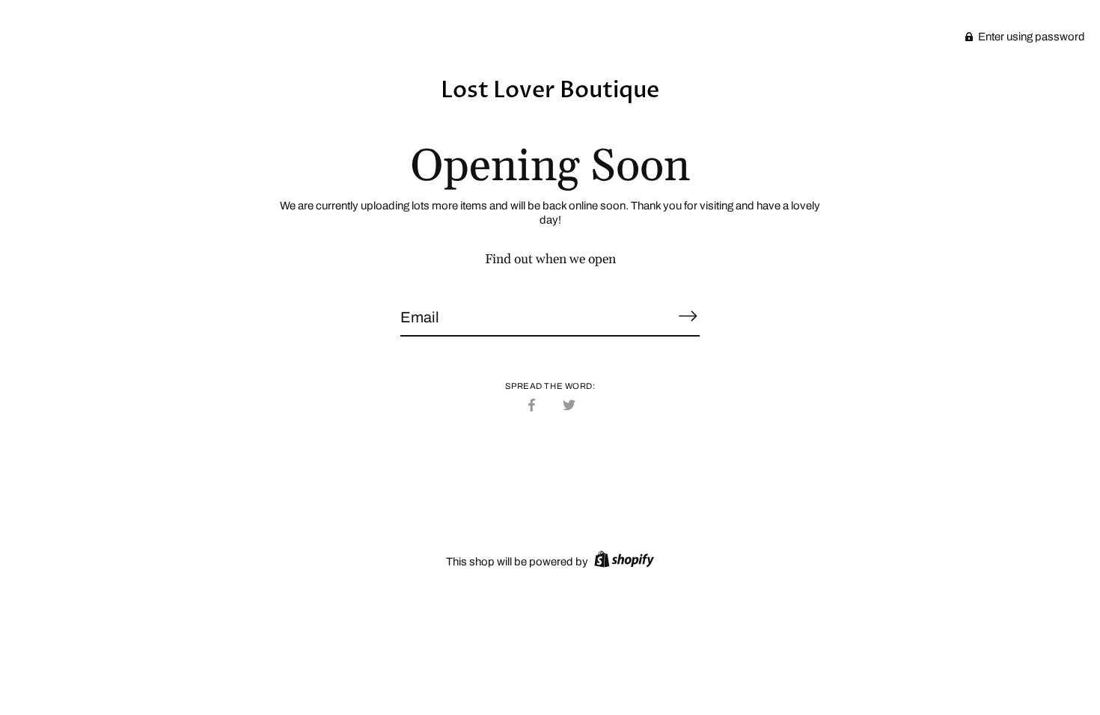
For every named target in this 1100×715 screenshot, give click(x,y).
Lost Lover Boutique (550, 90)
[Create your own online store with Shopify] (622, 562)
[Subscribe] (687, 316)
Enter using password (1030, 37)
